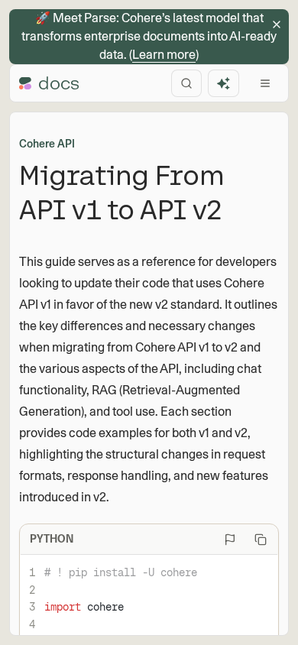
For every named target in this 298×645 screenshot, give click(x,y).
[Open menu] (265, 83)
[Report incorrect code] (230, 539)
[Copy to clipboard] (260, 539)
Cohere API (47, 144)
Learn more (164, 54)
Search (186, 83)
